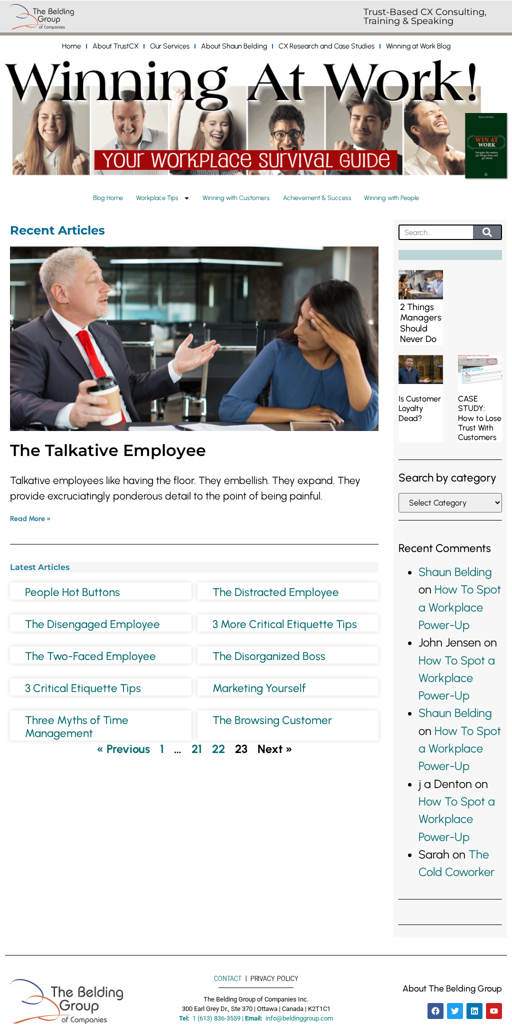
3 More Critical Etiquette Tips (284, 624)
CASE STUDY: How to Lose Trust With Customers (480, 418)
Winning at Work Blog (418, 46)
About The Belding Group (452, 988)
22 (218, 749)
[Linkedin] (474, 1011)
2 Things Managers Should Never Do (421, 323)
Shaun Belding (455, 572)
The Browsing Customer (272, 720)
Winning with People (391, 198)
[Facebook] (436, 1011)
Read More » (30, 518)
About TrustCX (115, 46)
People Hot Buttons (72, 592)
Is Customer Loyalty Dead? (419, 408)
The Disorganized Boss (269, 656)
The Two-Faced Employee (90, 656)
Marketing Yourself (259, 688)
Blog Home (108, 198)
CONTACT (228, 978)
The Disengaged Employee (92, 624)
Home (71, 46)
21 (197, 749)
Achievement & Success (317, 198)
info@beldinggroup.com (299, 1018)
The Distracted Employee (275, 592)
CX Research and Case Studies (326, 46)
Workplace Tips (157, 198)
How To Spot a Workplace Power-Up (459, 607)
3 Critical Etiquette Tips (83, 688)
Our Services (170, 46)
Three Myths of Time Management (76, 727)
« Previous (123, 749)
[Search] (487, 232)
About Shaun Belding (234, 46)
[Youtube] (494, 1011)
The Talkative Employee (108, 450)
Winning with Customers (236, 198)
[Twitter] (455, 1011)
